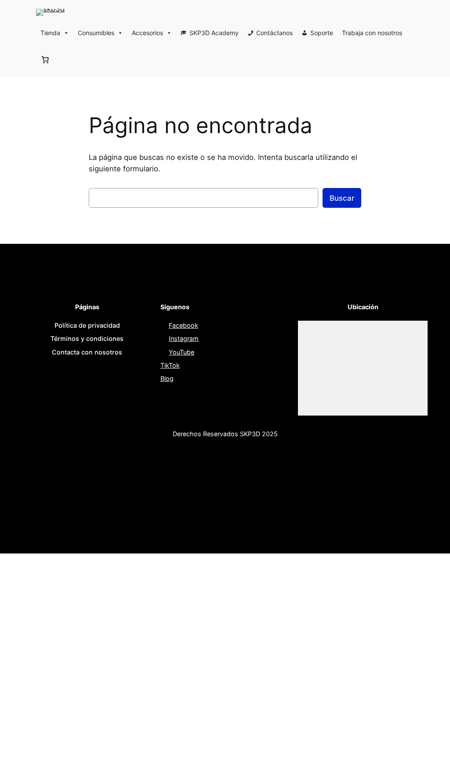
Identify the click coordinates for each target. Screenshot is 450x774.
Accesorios (147, 32)
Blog (167, 378)
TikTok (170, 365)
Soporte (321, 32)
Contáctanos (274, 32)
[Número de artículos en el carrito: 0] (45, 59)
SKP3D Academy (214, 32)
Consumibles (96, 32)
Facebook (183, 325)
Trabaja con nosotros (372, 32)
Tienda (50, 32)
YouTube (181, 352)
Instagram (184, 338)
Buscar (342, 198)
